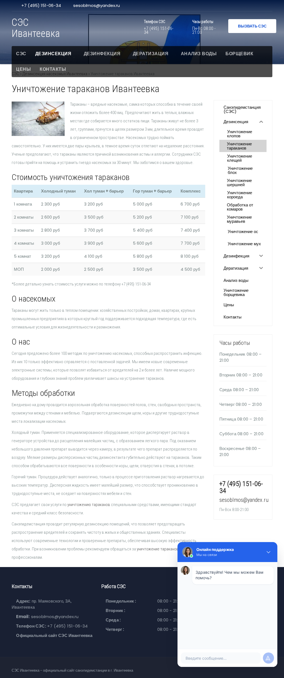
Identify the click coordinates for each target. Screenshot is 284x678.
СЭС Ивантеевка (36, 28)
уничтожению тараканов (88, 504)
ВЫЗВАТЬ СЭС (252, 26)
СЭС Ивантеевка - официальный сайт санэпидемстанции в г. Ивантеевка (72, 670)
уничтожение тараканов (158, 549)
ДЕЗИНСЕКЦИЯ (53, 53)
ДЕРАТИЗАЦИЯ (151, 53)
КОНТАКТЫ (53, 69)
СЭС (21, 53)
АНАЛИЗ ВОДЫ (199, 53)
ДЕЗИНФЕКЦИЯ (102, 53)
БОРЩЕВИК (239, 53)
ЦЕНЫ (23, 69)
